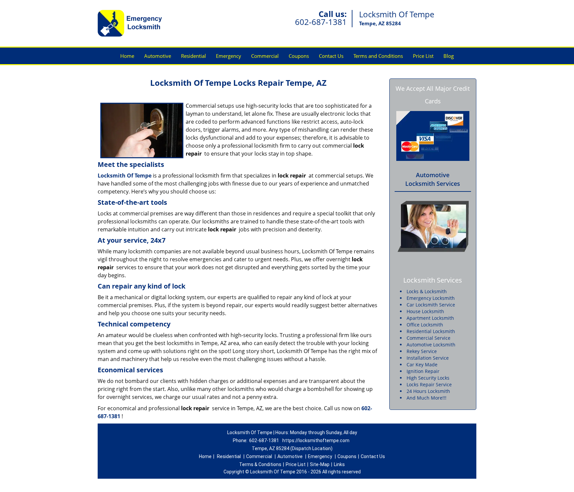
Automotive (157, 56)
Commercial (265, 56)
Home (127, 56)
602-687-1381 (321, 21)
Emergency (228, 56)
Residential (193, 56)
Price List (423, 56)
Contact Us (331, 56)
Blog (448, 56)
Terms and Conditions (378, 56)
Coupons (299, 56)
